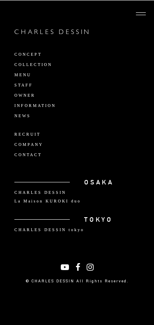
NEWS (22, 116)
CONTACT (28, 154)
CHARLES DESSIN (52, 33)
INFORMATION (35, 105)
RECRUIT (27, 134)
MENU (22, 75)
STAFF (23, 85)
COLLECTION (33, 64)
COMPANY (28, 144)
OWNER (24, 95)
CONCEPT (28, 54)
